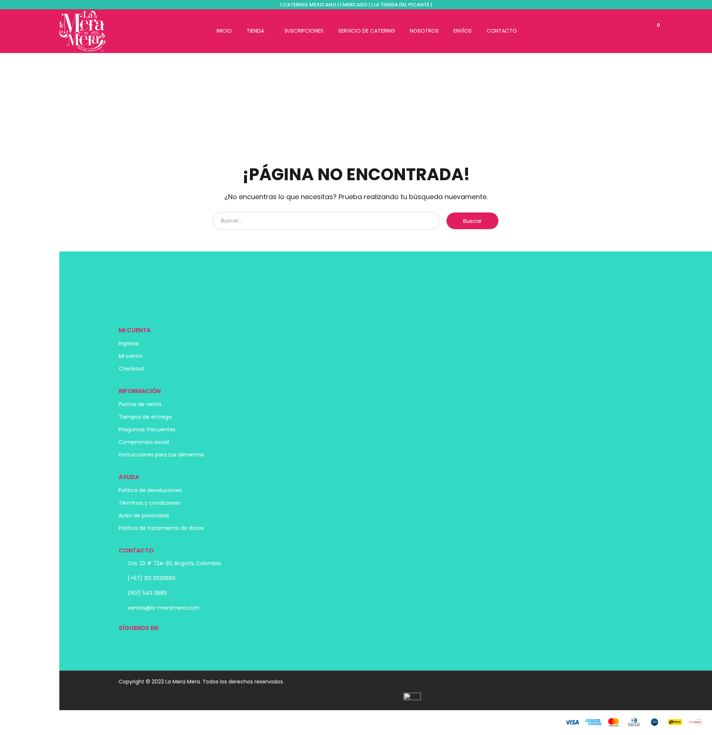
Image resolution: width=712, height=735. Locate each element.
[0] (650, 30)
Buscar (472, 221)
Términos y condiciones (150, 503)
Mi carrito (131, 356)
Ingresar (129, 343)
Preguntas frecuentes (147, 429)
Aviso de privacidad (144, 515)
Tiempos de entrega (145, 417)
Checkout (131, 368)
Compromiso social (144, 442)
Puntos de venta (140, 404)
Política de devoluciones (150, 490)
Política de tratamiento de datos (161, 528)
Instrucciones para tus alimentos (161, 454)
